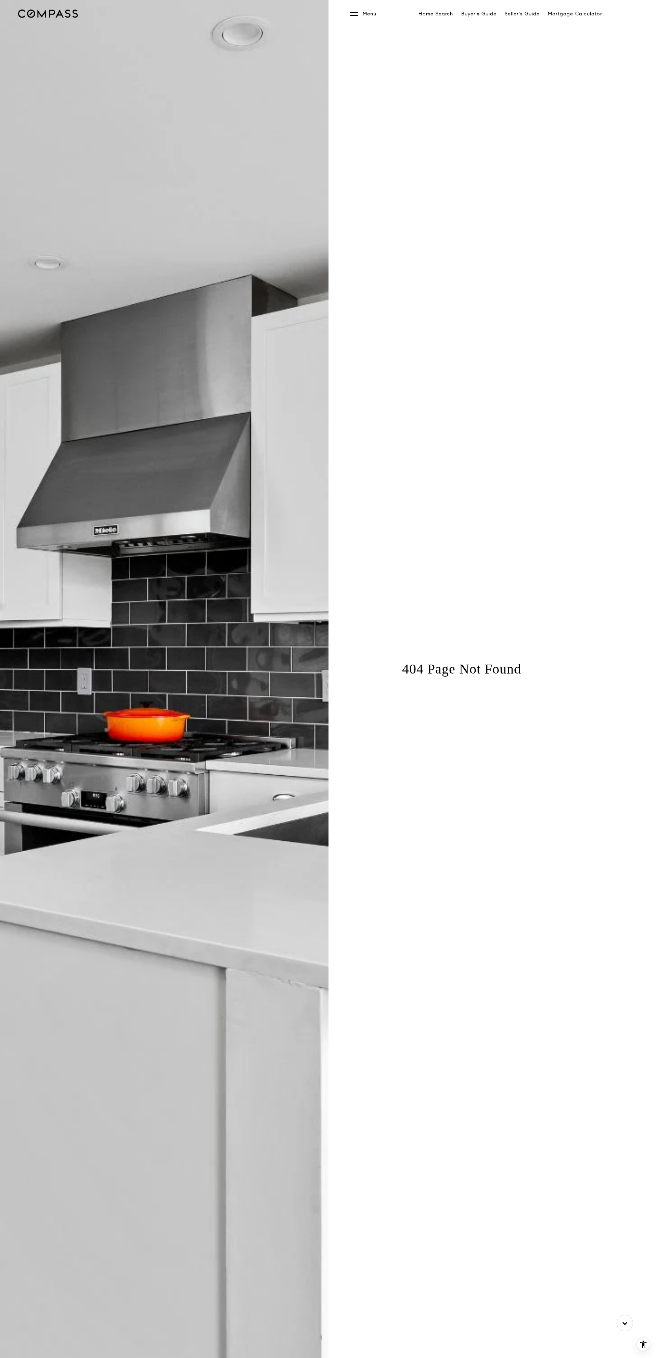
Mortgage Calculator (575, 14)
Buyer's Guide (479, 14)
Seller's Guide (522, 14)
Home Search (435, 14)
